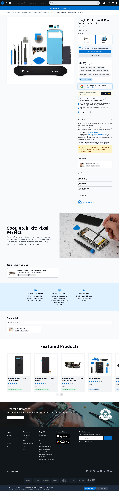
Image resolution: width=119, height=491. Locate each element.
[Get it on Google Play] (63, 442)
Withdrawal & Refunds (45, 446)
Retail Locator (27, 441)
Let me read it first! (86, 441)
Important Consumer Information (45, 455)
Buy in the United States (95, 51)
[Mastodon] (101, 471)
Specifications (82, 173)
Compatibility (82, 158)
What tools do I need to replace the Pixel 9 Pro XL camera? (94, 75)
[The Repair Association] (111, 471)
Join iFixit (106, 93)
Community (26, 435)
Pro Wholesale (27, 438)
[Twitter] (91, 471)
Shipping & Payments (45, 452)
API (7, 446)
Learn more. (90, 87)
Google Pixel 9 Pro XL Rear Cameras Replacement (32, 270)
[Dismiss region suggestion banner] (110, 488)
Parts (12, 12)
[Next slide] (61, 394)
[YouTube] (98, 471)
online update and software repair (98, 134)
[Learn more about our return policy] (90, 112)
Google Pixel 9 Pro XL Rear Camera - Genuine (70, 12)
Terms (41, 443)
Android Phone (26, 12)
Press (24, 446)
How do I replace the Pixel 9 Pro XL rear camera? (94, 70)
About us (9, 435)
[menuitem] (21, 3)
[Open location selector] (108, 3)
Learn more (15, 418)
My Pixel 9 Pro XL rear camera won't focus (92, 67)
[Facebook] (87, 471)
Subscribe (108, 438)
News (24, 449)
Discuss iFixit (10, 441)
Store (8, 12)
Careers (9, 443)
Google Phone (37, 12)
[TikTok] (84, 471)
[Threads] (108, 471)
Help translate (11, 471)
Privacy (41, 441)
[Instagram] (94, 471)
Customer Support (12, 438)
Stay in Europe (95, 55)
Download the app (62, 432)
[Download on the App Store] (63, 436)
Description (81, 119)
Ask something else (85, 79)
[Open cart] (112, 3)
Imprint (41, 438)
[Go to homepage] (7, 3)
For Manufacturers (28, 443)
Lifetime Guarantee (45, 449)
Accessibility (42, 435)
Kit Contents (82, 195)
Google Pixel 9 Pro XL (49, 12)
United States (89, 488)
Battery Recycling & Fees (46, 459)
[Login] (116, 3)
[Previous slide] (57, 394)
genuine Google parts (92, 132)
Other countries (102, 488)
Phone (18, 12)
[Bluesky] (104, 471)
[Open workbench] (104, 3)
